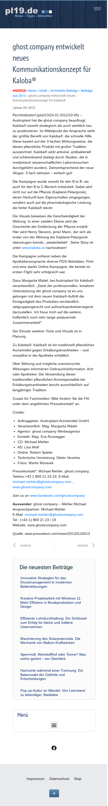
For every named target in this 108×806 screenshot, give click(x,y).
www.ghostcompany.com (32, 487)
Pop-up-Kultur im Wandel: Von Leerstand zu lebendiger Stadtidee (52, 692)
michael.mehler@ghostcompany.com (42, 482)
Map (77, 779)
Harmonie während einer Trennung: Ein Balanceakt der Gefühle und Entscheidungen (51, 674)
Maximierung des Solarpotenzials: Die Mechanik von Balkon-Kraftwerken (50, 641)
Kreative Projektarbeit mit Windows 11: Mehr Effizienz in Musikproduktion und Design (50, 602)
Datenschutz (59, 779)
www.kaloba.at (33, 248)
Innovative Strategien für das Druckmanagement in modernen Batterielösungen (46, 582)
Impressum (35, 779)
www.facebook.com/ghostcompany (57, 495)
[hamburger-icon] (97, 8)
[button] (54, 725)
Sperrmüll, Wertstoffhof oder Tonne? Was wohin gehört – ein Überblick (53, 656)
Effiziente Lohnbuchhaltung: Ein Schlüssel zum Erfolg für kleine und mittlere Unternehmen (53, 622)
